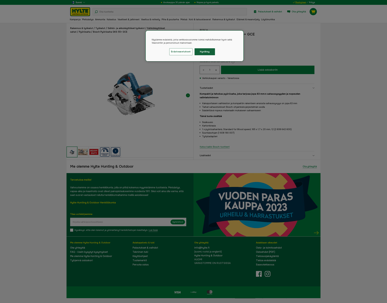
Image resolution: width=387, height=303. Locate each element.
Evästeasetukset (181, 51)
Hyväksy (205, 51)
